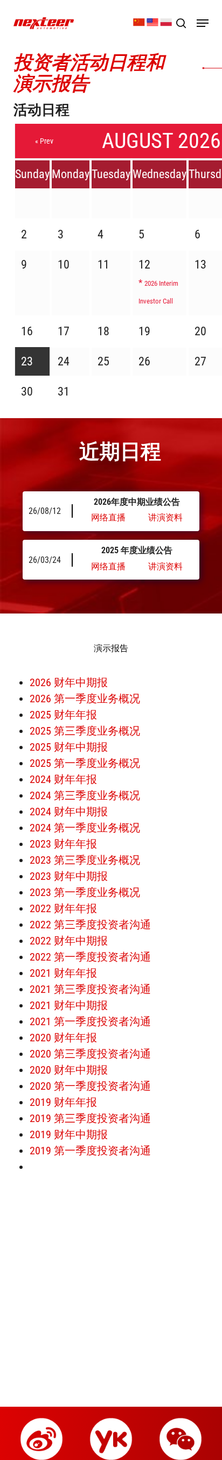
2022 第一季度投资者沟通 (90, 956)
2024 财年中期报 (69, 811)
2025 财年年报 (63, 714)
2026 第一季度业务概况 (85, 698)
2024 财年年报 (63, 779)
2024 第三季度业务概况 (85, 795)
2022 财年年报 (63, 908)
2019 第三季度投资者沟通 (90, 1118)
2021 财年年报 (63, 973)
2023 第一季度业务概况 (85, 892)
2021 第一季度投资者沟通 (90, 1021)
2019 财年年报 (63, 1102)
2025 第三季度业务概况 (85, 730)
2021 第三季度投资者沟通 (90, 989)
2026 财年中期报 (69, 682)
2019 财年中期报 (69, 1134)
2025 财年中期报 (69, 746)
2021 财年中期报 (69, 1005)
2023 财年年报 (63, 843)
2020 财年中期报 (69, 1069)
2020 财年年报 (63, 1037)
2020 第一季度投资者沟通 (90, 1086)
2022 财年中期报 (69, 940)
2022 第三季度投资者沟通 (90, 924)
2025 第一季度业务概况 (85, 763)
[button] (203, 23)
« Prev (44, 141)
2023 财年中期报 (69, 876)
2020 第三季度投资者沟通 (90, 1053)
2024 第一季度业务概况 (85, 827)
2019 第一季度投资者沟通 (90, 1150)
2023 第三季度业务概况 (85, 860)
